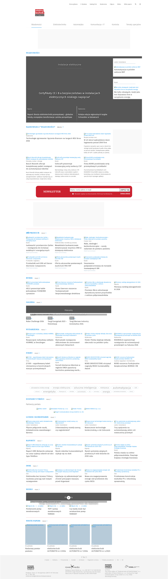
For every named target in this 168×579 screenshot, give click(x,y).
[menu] (84, 4)
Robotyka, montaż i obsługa (34, 161)
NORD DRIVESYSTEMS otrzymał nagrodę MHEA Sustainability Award (98, 366)
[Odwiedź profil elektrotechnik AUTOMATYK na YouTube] (86, 557)
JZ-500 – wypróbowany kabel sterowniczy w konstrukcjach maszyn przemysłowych (38, 366)
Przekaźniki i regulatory (33, 261)
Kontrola (115, 24)
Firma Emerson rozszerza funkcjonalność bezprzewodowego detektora (67, 291)
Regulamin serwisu (93, 560)
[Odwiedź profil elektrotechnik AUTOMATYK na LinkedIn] (84, 557)
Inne (27, 474)
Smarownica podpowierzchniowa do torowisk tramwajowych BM (97, 265)
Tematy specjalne (133, 24)
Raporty (29, 109)
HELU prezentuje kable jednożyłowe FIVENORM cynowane (36, 291)
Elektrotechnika (59, 24)
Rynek (116, 82)
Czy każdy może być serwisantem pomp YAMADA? (77, 511)
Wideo (119, 4)
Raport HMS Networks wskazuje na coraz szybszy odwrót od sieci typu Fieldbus (39, 453)
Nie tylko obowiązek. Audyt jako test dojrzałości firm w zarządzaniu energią (127, 94)
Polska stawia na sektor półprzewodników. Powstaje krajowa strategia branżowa (126, 455)
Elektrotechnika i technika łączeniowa (66, 243)
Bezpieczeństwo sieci (90, 137)
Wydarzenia (103, 4)
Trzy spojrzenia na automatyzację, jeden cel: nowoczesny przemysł (125, 430)
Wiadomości (36, 24)
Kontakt (73, 560)
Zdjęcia (112, 4)
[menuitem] (73, 4)
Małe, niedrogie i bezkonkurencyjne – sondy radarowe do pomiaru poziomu (97, 246)
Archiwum (81, 560)
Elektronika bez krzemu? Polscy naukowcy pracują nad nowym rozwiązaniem (39, 478)
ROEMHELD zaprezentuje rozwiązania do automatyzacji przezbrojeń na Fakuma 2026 (126, 342)
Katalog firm (93, 4)
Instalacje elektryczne (69, 64)
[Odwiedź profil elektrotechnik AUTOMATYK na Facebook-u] (82, 557)
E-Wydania (84, 4)
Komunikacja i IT (98, 24)
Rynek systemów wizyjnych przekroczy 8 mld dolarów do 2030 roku (97, 453)
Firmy (27, 361)
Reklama (54, 560)
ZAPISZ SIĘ (124, 190)
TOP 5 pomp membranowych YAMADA (54, 511)
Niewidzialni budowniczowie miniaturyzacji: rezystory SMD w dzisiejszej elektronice (68, 247)
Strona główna (73, 4)
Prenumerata (64, 560)
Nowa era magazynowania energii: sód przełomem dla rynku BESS (96, 478)
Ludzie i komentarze (120, 62)
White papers (128, 4)
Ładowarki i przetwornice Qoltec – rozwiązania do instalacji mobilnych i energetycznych (39, 247)
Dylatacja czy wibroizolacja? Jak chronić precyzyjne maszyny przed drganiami (68, 478)
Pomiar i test (87, 241)
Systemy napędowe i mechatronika (124, 361)
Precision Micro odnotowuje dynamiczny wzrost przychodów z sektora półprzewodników (98, 292)
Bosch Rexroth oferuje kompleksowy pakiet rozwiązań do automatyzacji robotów (39, 166)
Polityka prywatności (108, 560)
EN (118, 560)
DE (122, 560)
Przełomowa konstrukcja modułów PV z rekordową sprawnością (125, 478)
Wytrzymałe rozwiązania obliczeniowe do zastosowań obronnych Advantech (67, 342)
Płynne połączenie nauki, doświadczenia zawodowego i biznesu (38, 430)
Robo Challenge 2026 (35, 321)
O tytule (47, 560)
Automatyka (78, 24)
